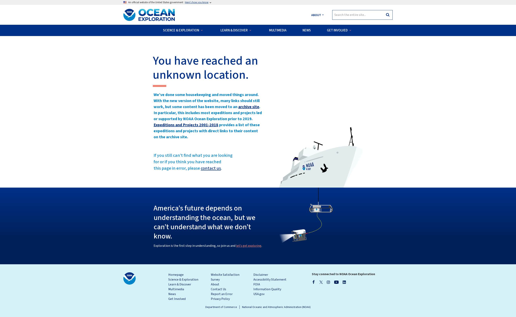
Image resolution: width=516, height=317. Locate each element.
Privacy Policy (220, 299)
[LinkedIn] (344, 282)
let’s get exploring (248, 246)
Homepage (176, 275)
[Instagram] (328, 282)
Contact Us (218, 289)
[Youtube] (336, 282)
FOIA (256, 284)
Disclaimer (260, 275)
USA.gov (258, 294)
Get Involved (177, 299)
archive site (248, 107)
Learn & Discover (179, 284)
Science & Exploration (183, 279)
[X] (321, 282)
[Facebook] (313, 282)
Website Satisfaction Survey (225, 277)
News (172, 294)
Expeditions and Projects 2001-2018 (186, 125)
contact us (211, 168)
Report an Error (222, 294)
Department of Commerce (221, 307)
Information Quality (267, 289)
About (215, 284)
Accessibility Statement (269, 279)
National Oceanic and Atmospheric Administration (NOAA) (276, 307)
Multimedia (176, 289)
